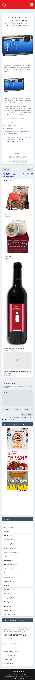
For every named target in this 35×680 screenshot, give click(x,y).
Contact (28, 676)
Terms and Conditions (11, 676)
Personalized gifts (8, 581)
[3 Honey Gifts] (17, 236)
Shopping (6, 593)
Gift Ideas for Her (17, 23)
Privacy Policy (16, 674)
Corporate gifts (8, 544)
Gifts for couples (8, 573)
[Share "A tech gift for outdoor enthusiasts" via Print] (24, 157)
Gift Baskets (7, 560)
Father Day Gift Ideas (9, 552)
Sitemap (23, 674)
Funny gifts (6, 556)
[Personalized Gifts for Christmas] (17, 303)
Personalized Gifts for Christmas (13, 348)
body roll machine (8, 663)
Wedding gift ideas (9, 614)
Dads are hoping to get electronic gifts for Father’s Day (17, 372)
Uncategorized (7, 606)
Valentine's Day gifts (9, 610)
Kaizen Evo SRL (13, 651)
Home (9, 674)
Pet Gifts (6, 585)
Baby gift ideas (8, 527)
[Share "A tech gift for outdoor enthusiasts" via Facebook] (10, 157)
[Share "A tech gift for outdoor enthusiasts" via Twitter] (14, 157)
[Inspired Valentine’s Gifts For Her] (17, 198)
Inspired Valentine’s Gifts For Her (13, 214)
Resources (21, 676)
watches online (7, 659)
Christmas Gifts (8, 540)
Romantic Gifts (8, 589)
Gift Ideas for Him (8, 569)
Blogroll (5, 531)
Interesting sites (8, 577)
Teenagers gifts (13, 25)
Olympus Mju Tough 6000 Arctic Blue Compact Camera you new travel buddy (15, 141)
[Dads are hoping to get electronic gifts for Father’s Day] (17, 360)
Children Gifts (7, 535)
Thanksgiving (7, 602)
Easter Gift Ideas (8, 548)
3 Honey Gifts (7, 256)
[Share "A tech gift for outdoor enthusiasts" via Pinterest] (17, 157)
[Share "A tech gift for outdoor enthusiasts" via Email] (21, 157)
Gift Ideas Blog (19, 671)
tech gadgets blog (24, 65)
